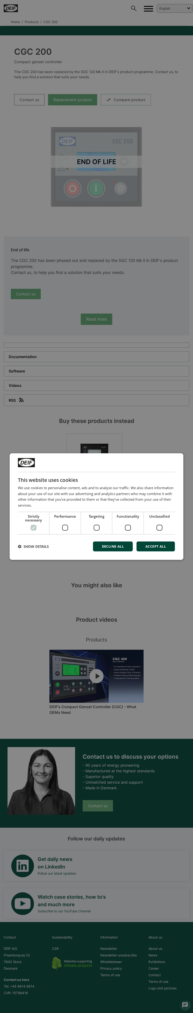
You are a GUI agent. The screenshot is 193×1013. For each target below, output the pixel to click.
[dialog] (96, 506)
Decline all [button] (113, 546)
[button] (33, 546)
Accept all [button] (155, 546)
